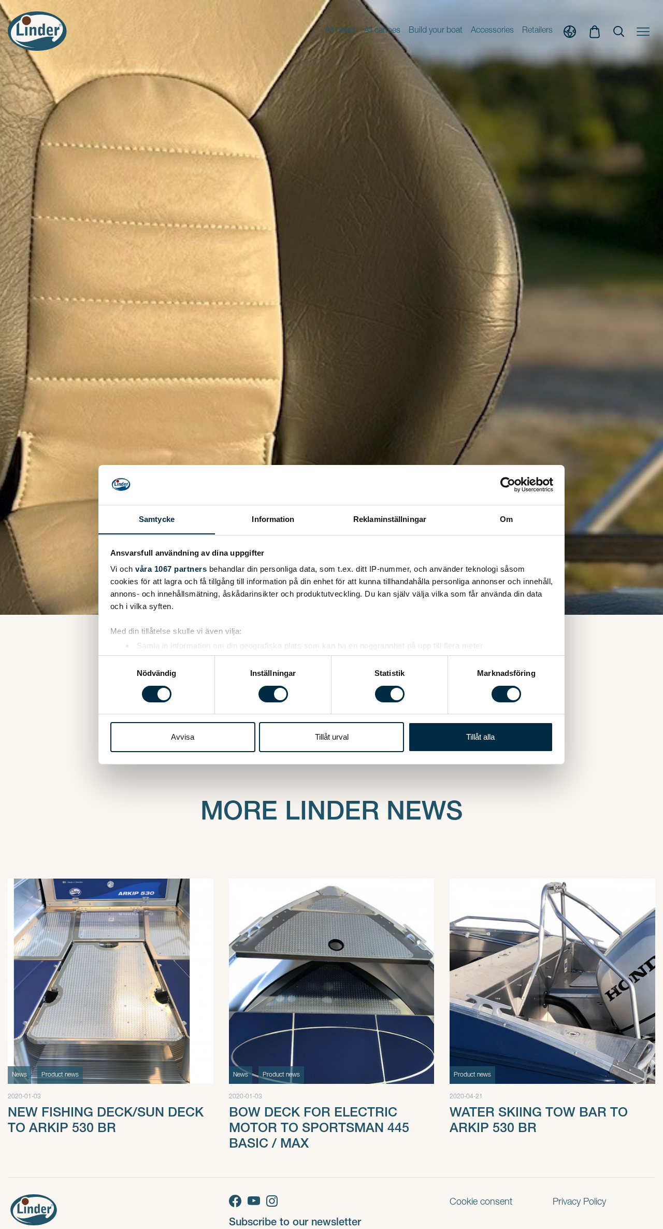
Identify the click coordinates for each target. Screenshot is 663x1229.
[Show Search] (619, 31)
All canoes (382, 31)
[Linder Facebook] (238, 1201)
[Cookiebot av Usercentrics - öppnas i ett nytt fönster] (508, 484)
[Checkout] (595, 31)
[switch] (273, 694)
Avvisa (182, 736)
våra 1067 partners (171, 568)
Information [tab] (273, 518)
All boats (340, 31)
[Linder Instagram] (273, 1201)
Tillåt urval (332, 736)
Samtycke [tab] (157, 518)
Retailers (537, 31)
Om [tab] (506, 518)
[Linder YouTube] (257, 1201)
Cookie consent (481, 1202)
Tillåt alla (480, 736)
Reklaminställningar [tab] (389, 518)
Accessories (492, 31)
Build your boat (436, 31)
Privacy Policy (579, 1202)
